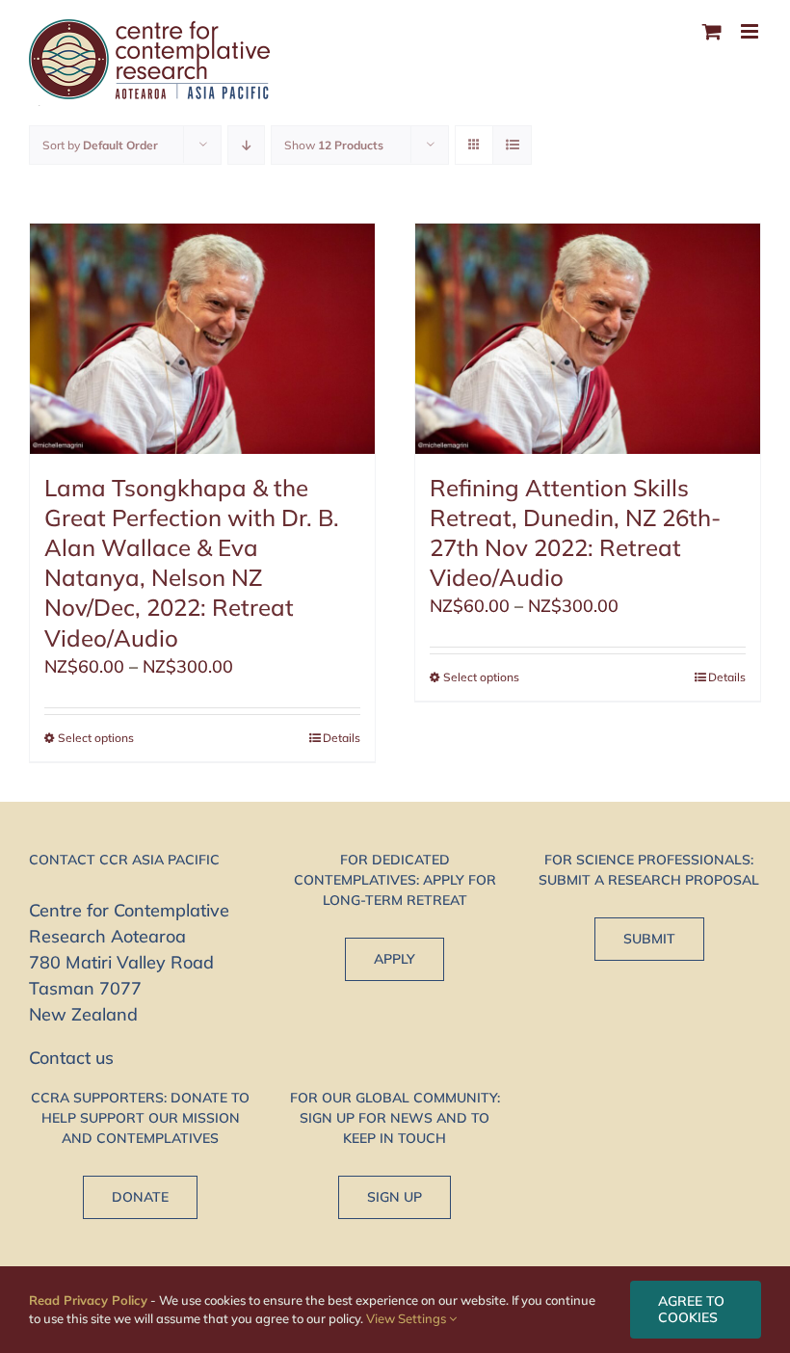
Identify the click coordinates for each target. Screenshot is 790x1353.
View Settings (407, 1318)
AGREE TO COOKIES (691, 1309)
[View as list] (512, 145)
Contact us (71, 1058)
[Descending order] (246, 145)
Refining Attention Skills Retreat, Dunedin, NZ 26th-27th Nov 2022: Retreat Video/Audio (575, 533)
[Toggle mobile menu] (751, 31)
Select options (96, 737)
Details (341, 737)
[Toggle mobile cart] (712, 31)
